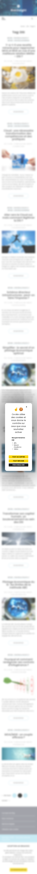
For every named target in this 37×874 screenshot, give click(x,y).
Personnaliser (18, 465)
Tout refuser (18, 461)
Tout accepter (18, 457)
